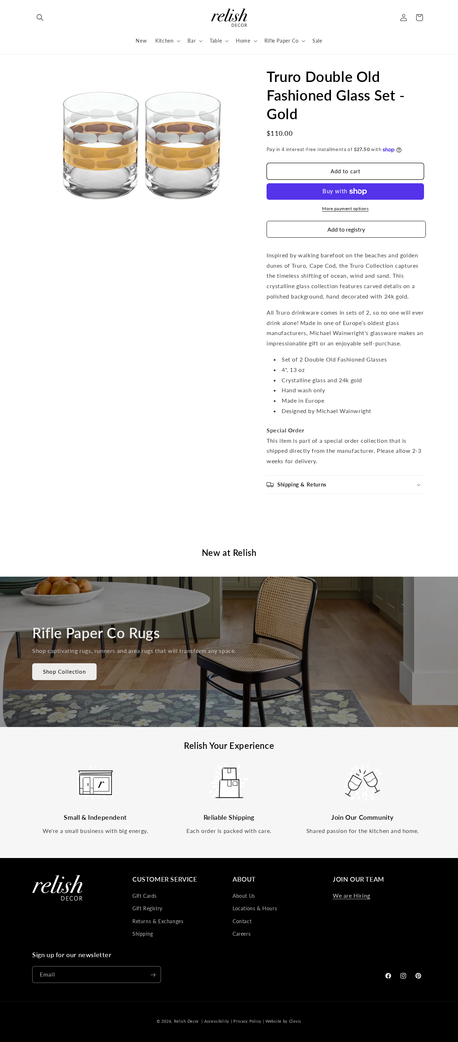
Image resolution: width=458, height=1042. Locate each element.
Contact (242, 921)
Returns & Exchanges (157, 921)
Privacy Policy (247, 1021)
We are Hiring (351, 895)
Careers (241, 934)
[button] (40, 17)
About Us (244, 896)
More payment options (345, 208)
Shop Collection (64, 672)
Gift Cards (144, 896)
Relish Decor (186, 1021)
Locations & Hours (255, 909)
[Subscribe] (153, 974)
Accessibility (216, 1021)
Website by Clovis (283, 1021)
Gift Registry (147, 909)
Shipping (142, 934)
